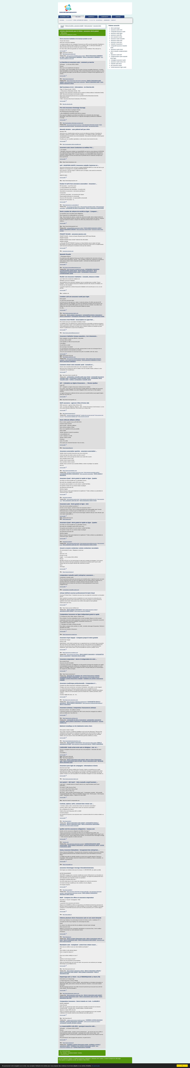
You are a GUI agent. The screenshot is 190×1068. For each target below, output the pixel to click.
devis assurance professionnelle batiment (92, 703)
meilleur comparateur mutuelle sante (80, 379)
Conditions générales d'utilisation (82, 1058)
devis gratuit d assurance (85, 270)
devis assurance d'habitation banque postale (76, 55)
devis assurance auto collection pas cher (88, 499)
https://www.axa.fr (67, 519)
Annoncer (107, 20)
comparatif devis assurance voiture (75, 228)
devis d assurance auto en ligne (72, 761)
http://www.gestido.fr (67, 889)
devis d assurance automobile (95, 208)
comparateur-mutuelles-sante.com (71, 589)
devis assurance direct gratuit (89, 742)
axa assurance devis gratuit (81, 126)
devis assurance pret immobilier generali (89, 677)
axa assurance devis (93, 126)
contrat (118, 16)
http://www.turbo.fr (67, 821)
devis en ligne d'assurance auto (76, 938)
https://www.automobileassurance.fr (71, 332)
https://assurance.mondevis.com (70, 652)
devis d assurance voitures (68, 229)
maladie (78, 16)
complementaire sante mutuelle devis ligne (118, 57)
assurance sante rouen (117, 49)
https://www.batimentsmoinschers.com (72, 741)
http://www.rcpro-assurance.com (70, 699)
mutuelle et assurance (116, 44)
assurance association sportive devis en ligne (75, 472)
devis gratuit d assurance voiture (92, 228)
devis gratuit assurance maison (90, 609)
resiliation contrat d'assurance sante (77, 1044)
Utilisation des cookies (97, 1058)
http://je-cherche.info (67, 104)
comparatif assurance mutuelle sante (118, 46)
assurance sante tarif (116, 54)
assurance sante (64, 16)
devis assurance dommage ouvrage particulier (78, 891)
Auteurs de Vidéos (82, 20)
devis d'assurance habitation (73, 57)
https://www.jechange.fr (68, 78)
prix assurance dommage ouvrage (90, 124)
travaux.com (66, 842)
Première (65, 1052)
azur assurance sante (116, 37)
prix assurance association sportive (73, 206)
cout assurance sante (98, 316)
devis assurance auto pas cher (71, 500)
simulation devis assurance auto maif (87, 415)
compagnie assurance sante (118, 60)
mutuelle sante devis (116, 63)
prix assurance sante (116, 65)
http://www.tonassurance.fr (69, 413)
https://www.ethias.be (68, 448)
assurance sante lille (116, 35)
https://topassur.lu (67, 937)
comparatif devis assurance (90, 721)
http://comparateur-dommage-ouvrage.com (73, 123)
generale (91, 16)
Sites (74, 20)
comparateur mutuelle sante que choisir (78, 377)
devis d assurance (65, 316)
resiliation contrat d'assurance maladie (71, 678)
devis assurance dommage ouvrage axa (74, 124)
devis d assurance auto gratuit (76, 759)
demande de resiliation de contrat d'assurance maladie (83, 676)
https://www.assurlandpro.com (70, 470)
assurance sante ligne (116, 33)
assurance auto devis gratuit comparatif (69, 825)
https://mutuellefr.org (67, 864)
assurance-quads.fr (67, 497)
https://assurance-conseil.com (70, 634)
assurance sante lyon (116, 42)
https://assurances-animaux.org (70, 718)
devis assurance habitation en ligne (91, 360)
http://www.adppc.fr (67, 914)
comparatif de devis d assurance (75, 208)
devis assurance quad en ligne (73, 499)
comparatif (104, 16)
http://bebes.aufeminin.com (69, 357)
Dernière (80, 1052)
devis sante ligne (115, 28)
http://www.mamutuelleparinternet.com (72, 267)
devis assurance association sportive (88, 206)
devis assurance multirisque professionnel (77, 701)
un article (99, 20)
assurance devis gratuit (67, 611)
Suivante (75, 1052)
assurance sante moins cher (118, 62)
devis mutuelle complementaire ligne (118, 52)
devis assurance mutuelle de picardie (75, 269)
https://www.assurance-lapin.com (70, 313)
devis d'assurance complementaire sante (78, 271)
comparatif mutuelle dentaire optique (70, 1023)
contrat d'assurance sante (91, 845)
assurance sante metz (116, 29)
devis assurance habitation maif (71, 416)
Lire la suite (63, 50)
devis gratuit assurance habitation (73, 360)
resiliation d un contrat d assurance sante (83, 1046)
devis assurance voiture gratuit (84, 229)
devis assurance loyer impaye (73, 654)
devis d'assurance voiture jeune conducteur (74, 82)
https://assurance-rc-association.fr (71, 205)
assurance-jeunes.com (68, 251)
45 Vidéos (68, 34)
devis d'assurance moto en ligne (88, 500)
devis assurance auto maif (83, 416)
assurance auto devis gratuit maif (73, 415)
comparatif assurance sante (118, 31)
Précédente (70, 1052)
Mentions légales (67, 1058)
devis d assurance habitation (91, 57)
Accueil (62, 20)
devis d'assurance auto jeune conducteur (76, 80)
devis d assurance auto (93, 82)
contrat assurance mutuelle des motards (92, 1021)
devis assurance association (86, 473)
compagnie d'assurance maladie (81, 316)
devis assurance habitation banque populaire (76, 358)
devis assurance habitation (68, 361)
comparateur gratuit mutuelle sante (79, 378)
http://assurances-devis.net (69, 54)
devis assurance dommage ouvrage (75, 843)
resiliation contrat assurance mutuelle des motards (76, 1020)
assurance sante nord (116, 40)
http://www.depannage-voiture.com (71, 993)
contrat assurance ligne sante (118, 67)
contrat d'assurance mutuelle (74, 1021)
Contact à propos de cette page (112, 1058)
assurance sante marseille (118, 38)
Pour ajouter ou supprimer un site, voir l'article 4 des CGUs (74, 1060)
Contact (113, 20)
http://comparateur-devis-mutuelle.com (72, 144)
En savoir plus (96, 1066)
